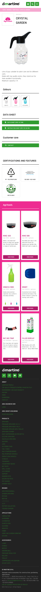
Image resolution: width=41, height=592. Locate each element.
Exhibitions (5, 397)
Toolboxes (5, 461)
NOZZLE (4, 548)
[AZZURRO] (16, 303)
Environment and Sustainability (13, 390)
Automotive (6, 521)
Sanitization (6, 523)
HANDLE (4, 546)
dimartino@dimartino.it (15, 580)
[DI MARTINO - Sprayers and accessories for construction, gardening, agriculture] (11, 3)
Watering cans (7, 446)
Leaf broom (6, 471)
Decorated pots (7, 479)
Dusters (5, 442)
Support (5, 474)
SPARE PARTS (6, 563)
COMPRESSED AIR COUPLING (10, 561)
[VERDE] (5, 303)
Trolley (4, 558)
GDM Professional (8, 491)
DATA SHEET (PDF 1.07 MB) (15, 122)
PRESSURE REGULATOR (9, 553)
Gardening (5, 518)
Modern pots (6, 476)
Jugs (3, 444)
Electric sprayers (8, 437)
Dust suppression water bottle (13, 434)
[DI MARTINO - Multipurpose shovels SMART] (30, 272)
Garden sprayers (8, 494)
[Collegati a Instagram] (9, 376)
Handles (5, 459)
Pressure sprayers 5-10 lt (11, 427)
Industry (5, 528)
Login (4, 407)
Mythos (4, 496)
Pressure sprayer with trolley (12, 429)
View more (11, 257)
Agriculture (6, 516)
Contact (10, 145)
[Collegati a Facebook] (4, 376)
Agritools (16, 10)
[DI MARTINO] (20, 370)
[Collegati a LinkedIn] (20, 376)
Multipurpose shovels (9, 454)
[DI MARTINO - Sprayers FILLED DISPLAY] (30, 323)
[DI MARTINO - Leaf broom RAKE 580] (30, 221)
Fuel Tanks (5, 449)
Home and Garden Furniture (11, 533)
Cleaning (5, 526)
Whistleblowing (7, 414)
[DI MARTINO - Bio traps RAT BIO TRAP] (11, 323)
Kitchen (4, 536)
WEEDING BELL (6, 551)
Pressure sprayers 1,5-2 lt (11, 424)
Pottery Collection (8, 506)
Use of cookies (7, 585)
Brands (9, 10)
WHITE (6, 105)
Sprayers (5, 422)
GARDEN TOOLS (6, 484)
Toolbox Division (7, 509)
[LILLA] (11, 303)
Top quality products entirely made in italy (17, 387)
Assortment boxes (8, 464)
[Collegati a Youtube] (15, 376)
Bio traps (5, 466)
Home (4, 10)
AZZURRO (25, 105)
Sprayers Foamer (8, 432)
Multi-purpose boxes (9, 451)
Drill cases (6, 469)
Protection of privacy (20, 585)
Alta (3, 504)
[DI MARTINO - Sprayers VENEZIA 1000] (11, 272)
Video (4, 395)
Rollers (4, 556)
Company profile (7, 385)
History (4, 392)
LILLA (15, 105)
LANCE (4, 543)
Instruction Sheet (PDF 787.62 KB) (18, 128)
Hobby (4, 531)
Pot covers (6, 481)
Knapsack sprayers (9, 439)
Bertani (4, 499)
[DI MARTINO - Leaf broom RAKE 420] (11, 221)
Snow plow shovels (9, 456)
